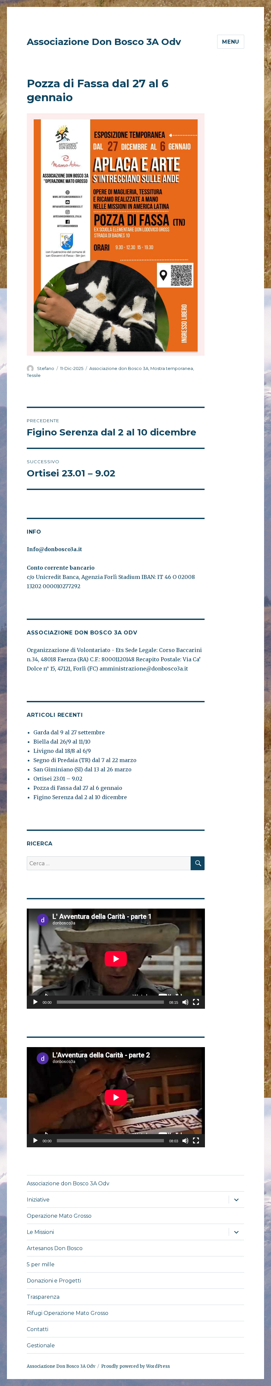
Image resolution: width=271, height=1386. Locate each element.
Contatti (37, 1329)
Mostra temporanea (171, 368)
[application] (116, 959)
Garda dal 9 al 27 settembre (69, 732)
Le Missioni (40, 1232)
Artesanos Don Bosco (55, 1248)
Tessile (34, 375)
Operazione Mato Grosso (59, 1216)
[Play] (35, 1002)
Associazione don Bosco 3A (118, 368)
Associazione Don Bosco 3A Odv (104, 41)
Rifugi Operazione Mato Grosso (67, 1313)
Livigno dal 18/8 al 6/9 (62, 751)
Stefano (45, 368)
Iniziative (38, 1200)
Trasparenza (43, 1297)
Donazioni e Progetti (54, 1281)
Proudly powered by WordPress (135, 1366)
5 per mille (41, 1264)
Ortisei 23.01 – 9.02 (57, 778)
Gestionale (41, 1345)
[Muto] (185, 1002)
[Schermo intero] (196, 1002)
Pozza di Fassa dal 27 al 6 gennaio (77, 788)
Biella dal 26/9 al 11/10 (62, 741)
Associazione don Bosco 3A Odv (68, 1183)
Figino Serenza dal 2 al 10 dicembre (80, 797)
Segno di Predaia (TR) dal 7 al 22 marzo (84, 760)
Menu (230, 42)
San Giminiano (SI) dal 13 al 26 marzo (82, 769)
